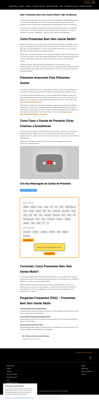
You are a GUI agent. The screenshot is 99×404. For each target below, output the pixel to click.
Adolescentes (13, 6)
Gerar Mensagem (28, 240)
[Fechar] (35, 385)
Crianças (28, 6)
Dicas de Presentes (39, 6)
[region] (20, 392)
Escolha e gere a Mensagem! (28, 190)
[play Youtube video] (49, 162)
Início (61, 6)
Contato (83, 374)
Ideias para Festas (52, 6)
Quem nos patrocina (86, 371)
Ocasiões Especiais (85, 6)
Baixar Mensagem (49, 253)
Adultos (21, 6)
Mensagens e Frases (71, 6)
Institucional (84, 368)
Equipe (83, 365)
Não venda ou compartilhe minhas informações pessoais (19, 398)
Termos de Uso (56, 397)
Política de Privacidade (45, 397)
